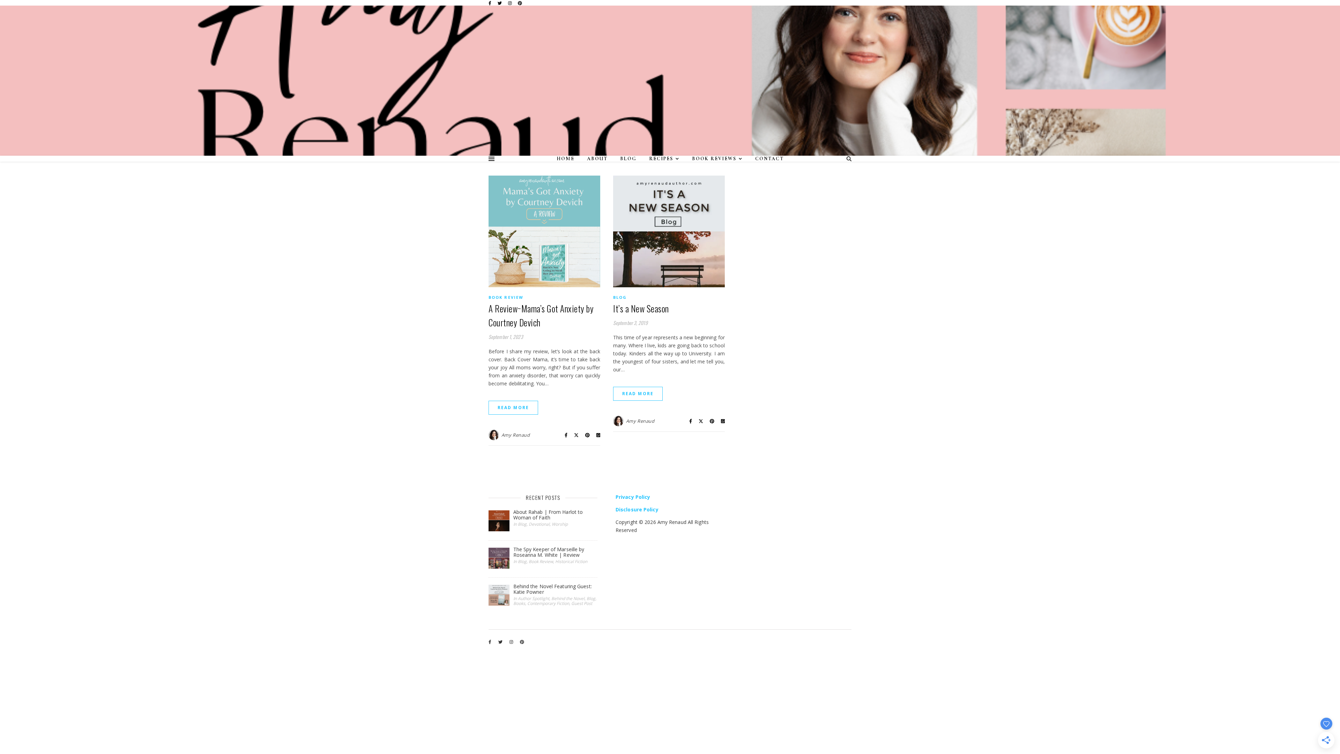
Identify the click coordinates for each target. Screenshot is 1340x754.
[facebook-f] (490, 3)
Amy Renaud (515, 435)
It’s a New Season (641, 308)
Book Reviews (714, 159)
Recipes (661, 159)
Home (565, 159)
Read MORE (513, 408)
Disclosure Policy (637, 509)
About (597, 159)
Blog (628, 159)
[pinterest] (520, 3)
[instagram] (510, 3)
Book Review (506, 297)
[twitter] (500, 3)
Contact (769, 159)
